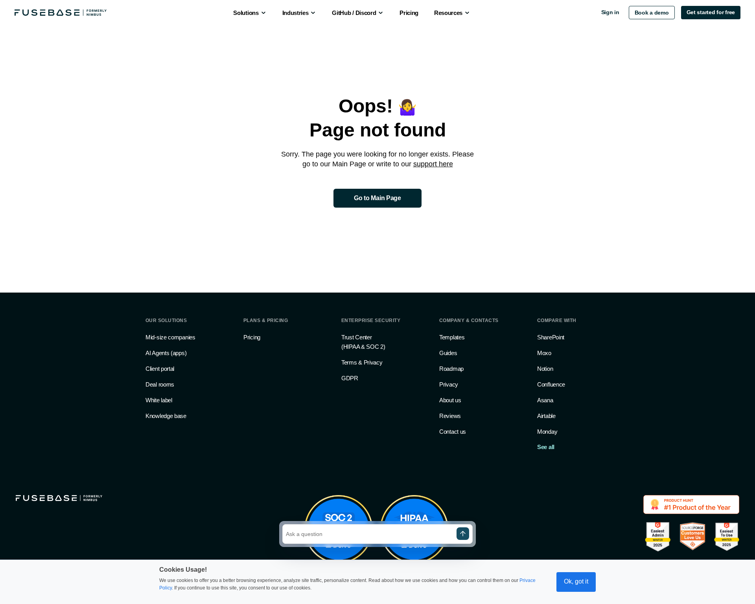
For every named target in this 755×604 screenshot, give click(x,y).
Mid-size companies (170, 337)
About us (450, 400)
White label (158, 400)
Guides (448, 353)
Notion (545, 368)
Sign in (610, 12)
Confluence (551, 384)
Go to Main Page (377, 198)
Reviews (450, 415)
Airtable (546, 415)
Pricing (251, 337)
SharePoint (550, 337)
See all (545, 447)
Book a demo (652, 12)
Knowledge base (165, 415)
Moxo (544, 353)
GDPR (349, 378)
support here (433, 164)
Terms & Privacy (362, 362)
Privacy (448, 384)
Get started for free (711, 12)
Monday (547, 431)
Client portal (159, 368)
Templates (451, 337)
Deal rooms (159, 384)
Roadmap (451, 368)
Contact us (452, 431)
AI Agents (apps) (165, 353)
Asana (545, 400)
